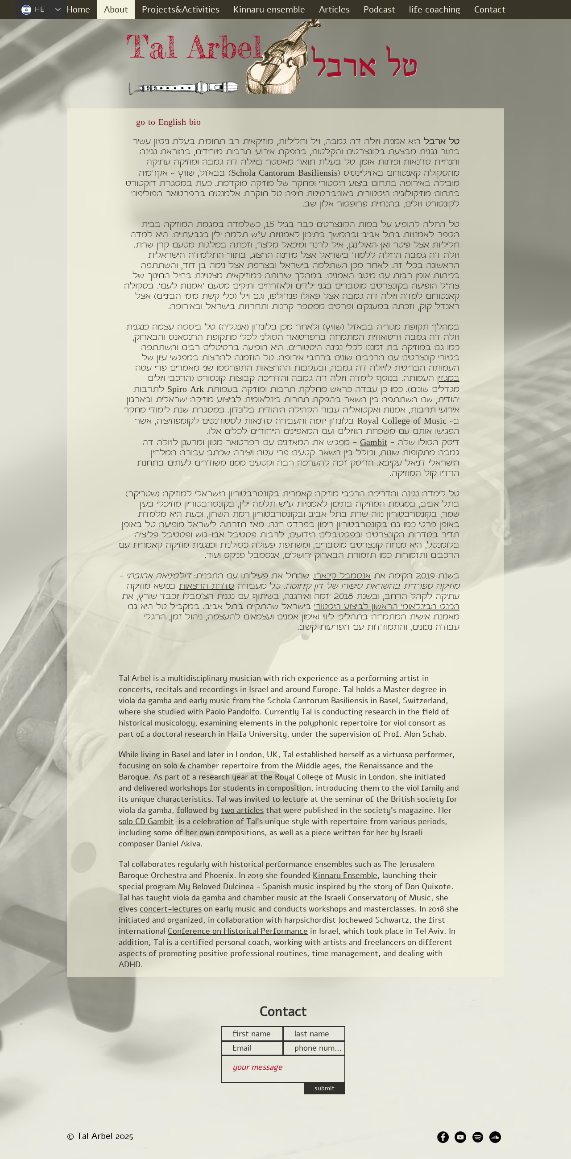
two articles (242, 810)
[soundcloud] (495, 1137)
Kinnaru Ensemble (345, 875)
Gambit (373, 443)
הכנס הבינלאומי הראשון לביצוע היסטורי (386, 607)
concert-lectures (171, 908)
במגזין (448, 379)
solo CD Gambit (146, 821)
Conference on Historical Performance (238, 931)
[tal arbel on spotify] (478, 1137)
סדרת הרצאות (206, 586)
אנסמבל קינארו (342, 576)
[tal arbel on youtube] (460, 1137)
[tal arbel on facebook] (443, 1137)
